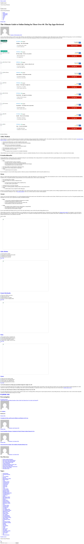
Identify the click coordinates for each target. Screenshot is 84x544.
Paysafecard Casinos (6, 519)
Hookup (4, 498)
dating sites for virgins (64, 212)
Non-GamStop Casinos (7, 517)
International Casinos (6, 503)
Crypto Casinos (5, 488)
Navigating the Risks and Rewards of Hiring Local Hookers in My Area (14, 418)
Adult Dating (5, 14)
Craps (4, 487)
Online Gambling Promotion (8, 459)
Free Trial (2, 299)
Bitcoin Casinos (5, 479)
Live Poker (5, 508)
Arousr (2, 376)
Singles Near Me (4, 399)
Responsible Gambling (7, 522)
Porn (3, 17)
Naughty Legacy (3, 2)
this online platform (20, 191)
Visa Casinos (5, 532)
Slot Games (5, 529)
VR (3, 18)
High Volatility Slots (6, 497)
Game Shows (5, 494)
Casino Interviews (6, 482)
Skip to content (3, 0)
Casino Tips (5, 485)
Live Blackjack (5, 507)
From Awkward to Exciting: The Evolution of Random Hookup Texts (13, 444)
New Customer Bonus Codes (8, 462)
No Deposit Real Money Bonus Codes (10, 464)
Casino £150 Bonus (6, 463)
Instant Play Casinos (6, 502)
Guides (4, 495)
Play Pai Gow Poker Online (8, 465)
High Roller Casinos (6, 496)
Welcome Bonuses (6, 534)
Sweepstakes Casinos (6, 530)
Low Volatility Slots (6, 509)
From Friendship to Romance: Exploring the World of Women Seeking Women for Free (17, 431)
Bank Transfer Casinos (7, 478)
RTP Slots (4, 524)
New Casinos (5, 514)
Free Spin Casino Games (7, 467)
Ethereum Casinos (6, 491)
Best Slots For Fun (6, 468)
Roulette (4, 523)
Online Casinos (5, 518)
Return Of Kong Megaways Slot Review (10, 466)
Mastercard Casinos (6, 511)
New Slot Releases (6, 515)
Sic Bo (4, 527)
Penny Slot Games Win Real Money (9, 460)
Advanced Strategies (6, 474)
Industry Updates (6, 501)
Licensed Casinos (6, 505)
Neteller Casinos (6, 513)
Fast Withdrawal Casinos (7, 492)
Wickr (1, 334)
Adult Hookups (5, 473)
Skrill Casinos (5, 528)
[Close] (1, 541)
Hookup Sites (5, 13)
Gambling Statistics (6, 493)
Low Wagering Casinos (7, 510)
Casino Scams (5, 484)
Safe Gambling (5, 525)
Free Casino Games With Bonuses (9, 461)
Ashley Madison (4, 251)
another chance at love (68, 387)
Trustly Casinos (5, 531)
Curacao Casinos (6, 489)
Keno (4, 504)
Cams (4, 16)
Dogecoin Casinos (6, 490)
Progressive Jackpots (6, 521)
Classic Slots (5, 486)
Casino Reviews (6, 483)
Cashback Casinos (6, 481)
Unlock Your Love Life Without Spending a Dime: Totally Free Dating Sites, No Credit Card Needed (18, 400)
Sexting (4, 15)
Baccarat (4, 477)
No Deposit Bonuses (6, 516)
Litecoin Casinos (6, 506)
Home (4, 12)
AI (3, 19)
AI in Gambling (5, 476)
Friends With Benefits (5, 293)
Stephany (12, 34)
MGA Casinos (5, 512)
